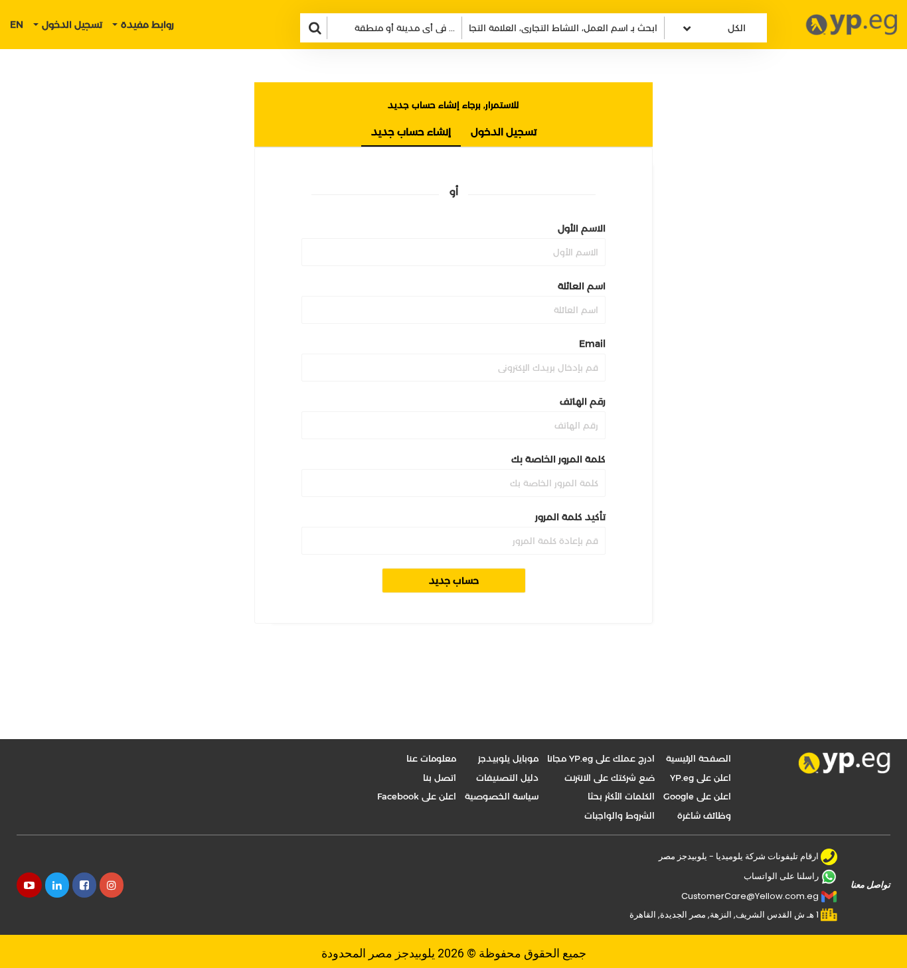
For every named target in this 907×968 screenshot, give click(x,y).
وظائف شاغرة (704, 815)
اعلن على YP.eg (700, 777)
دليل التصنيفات (507, 777)
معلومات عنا (431, 758)
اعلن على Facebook (416, 796)
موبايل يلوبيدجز (508, 758)
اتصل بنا (439, 777)
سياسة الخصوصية (501, 796)
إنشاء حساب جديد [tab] (411, 131)
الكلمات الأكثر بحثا (621, 796)
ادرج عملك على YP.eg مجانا (601, 758)
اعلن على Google (697, 796)
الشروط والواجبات (619, 815)
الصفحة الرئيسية (698, 758)
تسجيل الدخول (503, 131)
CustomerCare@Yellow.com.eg (750, 896)
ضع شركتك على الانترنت (609, 777)
